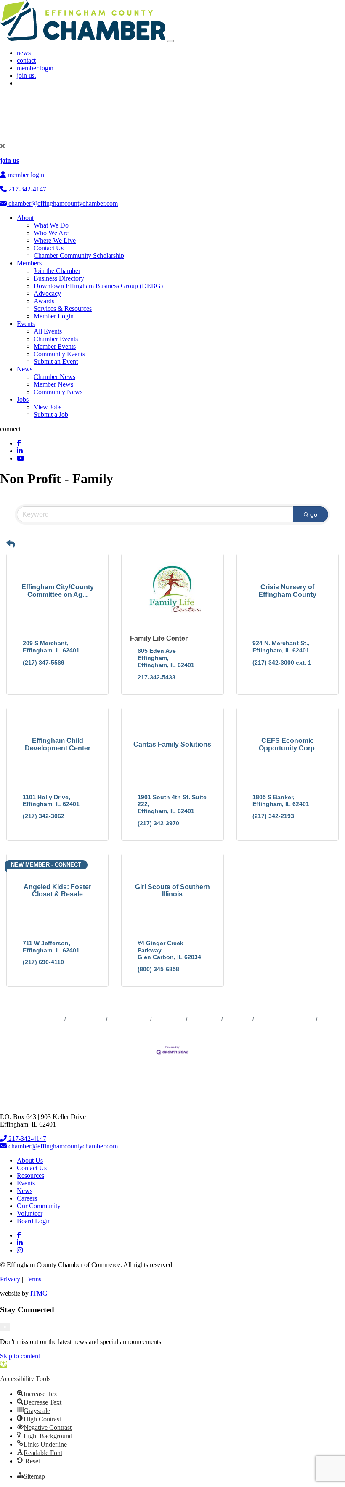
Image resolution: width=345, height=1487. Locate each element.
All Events (48, 331)
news (24, 52)
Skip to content (20, 1356)
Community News (58, 391)
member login (35, 68)
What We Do (51, 225)
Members (29, 263)
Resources (30, 1175)
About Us (30, 1160)
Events (26, 323)
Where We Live (55, 240)
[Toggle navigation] (170, 41)
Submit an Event (56, 361)
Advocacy (47, 293)
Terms (33, 1279)
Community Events (59, 354)
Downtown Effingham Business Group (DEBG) (98, 285)
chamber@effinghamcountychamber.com (62, 203)
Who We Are (51, 232)
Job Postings (204, 1019)
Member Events (55, 346)
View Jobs (47, 407)
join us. (26, 75)
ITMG (39, 1293)
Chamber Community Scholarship (79, 255)
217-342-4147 (26, 189)
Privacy (10, 1279)
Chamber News (54, 376)
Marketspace (169, 1019)
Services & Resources (63, 308)
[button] (10, 544)
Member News (53, 384)
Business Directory (59, 278)
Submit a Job (51, 414)
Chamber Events (56, 338)
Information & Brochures (285, 1019)
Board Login (34, 1221)
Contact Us (49, 248)
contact (26, 60)
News (24, 369)
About (25, 217)
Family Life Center (159, 638)
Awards (44, 301)
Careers (27, 1198)
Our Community (39, 1205)
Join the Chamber (57, 270)
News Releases (86, 1019)
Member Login (54, 316)
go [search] (313, 514)
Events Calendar (129, 1019)
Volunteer (29, 1213)
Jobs (23, 399)
